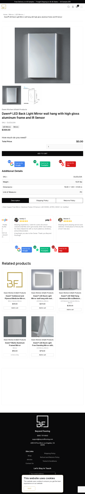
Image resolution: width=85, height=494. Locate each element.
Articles (29, 459)
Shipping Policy (49, 453)
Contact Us (30, 463)
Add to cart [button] (14, 308)
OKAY (29, 488)
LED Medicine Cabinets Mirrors (70, 301)
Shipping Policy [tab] (42, 200)
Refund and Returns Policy (49, 457)
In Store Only (15, 355)
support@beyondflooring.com (42, 439)
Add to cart (42, 153)
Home (5, 14)
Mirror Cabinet (12, 301)
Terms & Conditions (50, 461)
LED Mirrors (19, 14)
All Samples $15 (65, 2)
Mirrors (11, 14)
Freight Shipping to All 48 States (47, 2)
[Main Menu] (81, 7)
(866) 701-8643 (42, 435)
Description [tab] (15, 200)
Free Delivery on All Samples (24, 2)
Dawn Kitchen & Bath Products (14, 109)
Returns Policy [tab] (69, 200)
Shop (30, 456)
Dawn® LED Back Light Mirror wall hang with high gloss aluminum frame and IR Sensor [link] (33, 17)
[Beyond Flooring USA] (3, 7)
